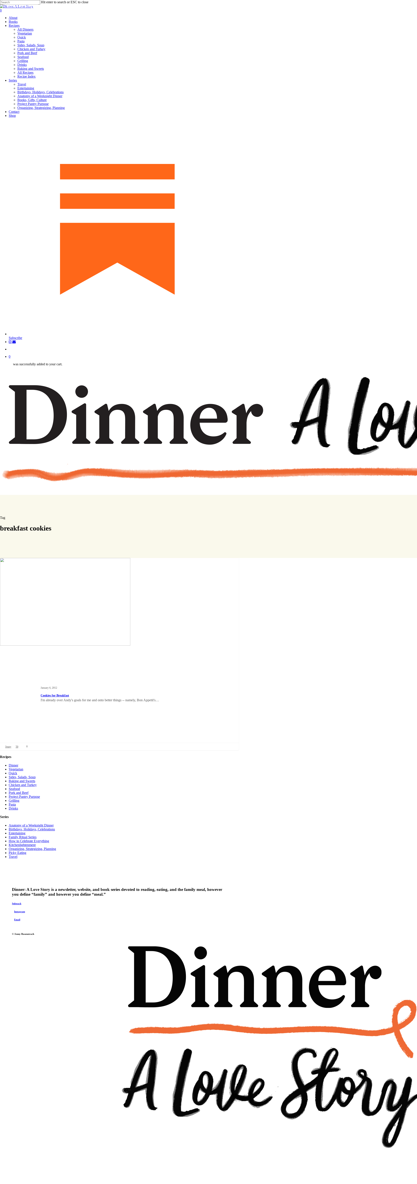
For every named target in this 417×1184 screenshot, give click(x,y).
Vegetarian (16, 769)
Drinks (13, 808)
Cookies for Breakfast (55, 695)
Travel (13, 856)
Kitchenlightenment (22, 845)
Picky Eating (17, 853)
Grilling (14, 800)
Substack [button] (16, 903)
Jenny (8, 746)
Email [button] (17, 919)
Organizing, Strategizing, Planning (32, 849)
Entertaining (17, 833)
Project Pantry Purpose (24, 796)
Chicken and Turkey (23, 785)
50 (17, 746)
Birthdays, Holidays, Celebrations (32, 829)
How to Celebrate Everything (29, 841)
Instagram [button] (19, 911)
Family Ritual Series (22, 837)
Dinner (13, 765)
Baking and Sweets (21, 6)
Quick (13, 773)
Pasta (12, 804)
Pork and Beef (18, 793)
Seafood (14, 789)
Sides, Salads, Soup (22, 777)
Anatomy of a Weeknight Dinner (31, 825)
